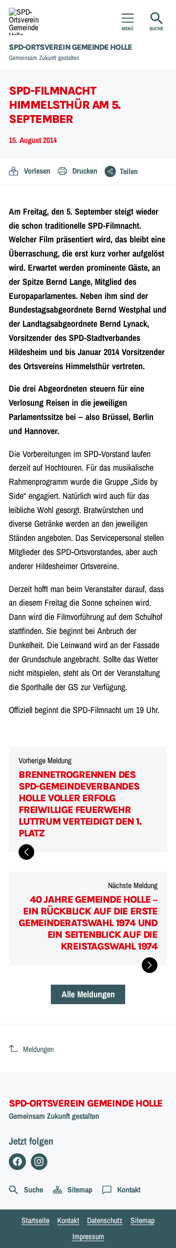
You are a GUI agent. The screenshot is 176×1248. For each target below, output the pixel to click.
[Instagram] (39, 1161)
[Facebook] (17, 1161)
